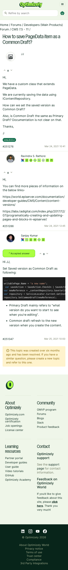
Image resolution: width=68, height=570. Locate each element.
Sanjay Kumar (29, 235)
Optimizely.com (14, 414)
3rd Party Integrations (34, 563)
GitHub (9, 475)
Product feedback (48, 426)
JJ (22, 54)
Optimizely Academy (18, 479)
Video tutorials (14, 471)
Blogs (40, 418)
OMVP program (46, 409)
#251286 (8, 226)
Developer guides (16, 462)
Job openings (13, 425)
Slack (40, 422)
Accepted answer (19, 253)
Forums (16, 25)
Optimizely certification (12, 420)
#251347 (8, 339)
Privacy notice (34, 548)
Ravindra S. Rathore (33, 156)
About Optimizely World (34, 545)
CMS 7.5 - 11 (20, 29)
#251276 (8, 146)
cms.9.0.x (9, 140)
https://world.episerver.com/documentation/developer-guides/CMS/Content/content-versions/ (34, 200)
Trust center (34, 556)
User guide (12, 466)
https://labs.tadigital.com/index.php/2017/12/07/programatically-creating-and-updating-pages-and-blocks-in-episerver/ (34, 215)
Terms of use (34, 552)
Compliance (34, 559)
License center (14, 430)
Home (4, 25)
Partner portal (14, 458)
